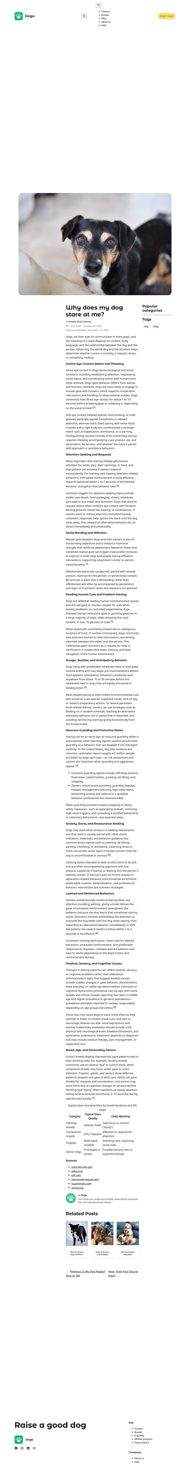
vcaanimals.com (81, 1183)
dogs (156, 326)
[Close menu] (98, 5)
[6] (109, 854)
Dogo (30, 16)
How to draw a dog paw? (128, 1253)
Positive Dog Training (79, 321)
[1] (94, 407)
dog (146, 326)
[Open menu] (84, 16)
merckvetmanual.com (85, 1179)
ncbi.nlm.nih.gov (81, 1167)
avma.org (77, 1188)
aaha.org (77, 1171)
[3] (77, 765)
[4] (114, 1007)
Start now (166, 16)
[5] (85, 687)
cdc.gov (76, 1175)
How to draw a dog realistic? (77, 1253)
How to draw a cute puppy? (102, 1253)
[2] (117, 485)
